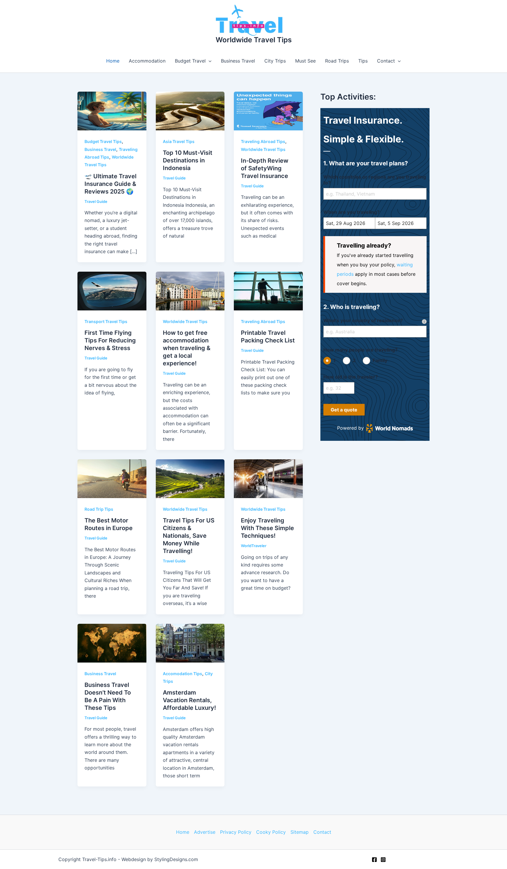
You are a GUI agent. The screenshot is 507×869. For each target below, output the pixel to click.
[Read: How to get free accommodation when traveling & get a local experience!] (190, 291)
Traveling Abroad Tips (263, 141)
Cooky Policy (271, 832)
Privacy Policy (235, 832)
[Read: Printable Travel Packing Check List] (268, 291)
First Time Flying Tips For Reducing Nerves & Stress (110, 340)
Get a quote (344, 410)
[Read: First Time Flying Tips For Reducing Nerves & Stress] (111, 291)
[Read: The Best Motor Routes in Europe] (111, 478)
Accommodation (147, 61)
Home (112, 61)
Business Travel (238, 61)
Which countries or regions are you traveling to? (374, 180)
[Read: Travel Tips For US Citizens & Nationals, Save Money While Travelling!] (190, 478)
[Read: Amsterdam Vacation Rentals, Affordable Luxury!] (190, 643)
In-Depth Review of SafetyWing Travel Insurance (264, 168)
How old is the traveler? (350, 377)
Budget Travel (190, 61)
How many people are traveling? (360, 350)
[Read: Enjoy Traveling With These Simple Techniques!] (268, 478)
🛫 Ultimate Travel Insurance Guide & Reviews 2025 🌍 (110, 184)
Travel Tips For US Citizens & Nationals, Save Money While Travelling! (188, 535)
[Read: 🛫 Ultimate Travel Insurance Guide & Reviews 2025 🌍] (111, 111)
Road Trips (337, 61)
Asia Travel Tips (179, 141)
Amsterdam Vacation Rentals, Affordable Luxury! (189, 700)
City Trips (275, 61)
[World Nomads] (389, 428)
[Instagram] (383, 859)
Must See (305, 61)
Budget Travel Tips (103, 141)
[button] (209, 61)
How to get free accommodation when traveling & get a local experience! (186, 348)
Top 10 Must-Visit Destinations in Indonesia (187, 160)
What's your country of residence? (363, 320)
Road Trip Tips (98, 509)
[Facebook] (374, 859)
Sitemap (299, 832)
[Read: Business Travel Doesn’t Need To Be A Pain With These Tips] (111, 643)
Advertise (204, 832)
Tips (363, 61)
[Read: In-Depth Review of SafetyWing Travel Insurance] (268, 111)
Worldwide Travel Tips (254, 40)
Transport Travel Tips (105, 321)
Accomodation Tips (182, 673)
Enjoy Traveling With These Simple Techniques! (267, 528)
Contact (386, 61)
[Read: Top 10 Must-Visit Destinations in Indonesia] (190, 111)
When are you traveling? (351, 212)
